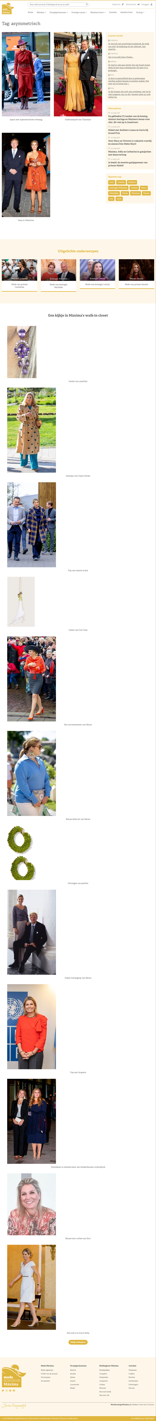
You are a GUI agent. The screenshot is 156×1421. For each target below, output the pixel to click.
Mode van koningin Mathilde (58, 286)
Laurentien (74, 1384)
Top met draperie (78, 1072)
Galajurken (103, 1377)
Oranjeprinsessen (58, 12)
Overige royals (78, 12)
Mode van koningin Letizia (97, 284)
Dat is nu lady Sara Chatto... (120, 57)
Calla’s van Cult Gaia (78, 630)
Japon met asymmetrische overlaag (26, 119)
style (119, 198)
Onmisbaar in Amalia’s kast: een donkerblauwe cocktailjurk (78, 1167)
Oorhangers (133, 1384)
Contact (151, 1405)
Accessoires (45, 1381)
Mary (144, 187)
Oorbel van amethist (78, 381)
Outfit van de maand (49, 1374)
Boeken (135, 1405)
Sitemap (55, 1418)
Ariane (72, 1381)
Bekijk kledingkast (78, 1342)
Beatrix (73, 1370)
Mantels (102, 1388)
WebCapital (149, 1418)
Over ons (142, 1405)
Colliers (132, 1374)
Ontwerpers (45, 1377)
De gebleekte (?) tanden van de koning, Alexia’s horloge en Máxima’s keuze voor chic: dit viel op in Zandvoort (129, 119)
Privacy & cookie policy (68, 1418)
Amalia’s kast (126, 12)
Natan (146, 193)
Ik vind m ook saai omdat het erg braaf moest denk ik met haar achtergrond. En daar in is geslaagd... (129, 68)
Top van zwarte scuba (78, 570)
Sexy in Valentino (26, 220)
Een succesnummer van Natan (78, 724)
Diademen (133, 1370)
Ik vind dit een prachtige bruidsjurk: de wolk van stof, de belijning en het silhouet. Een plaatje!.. (128, 47)
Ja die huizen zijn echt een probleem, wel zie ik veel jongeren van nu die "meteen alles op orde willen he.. (129, 94)
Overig (139, 12)
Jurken (102, 1384)
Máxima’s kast (97, 12)
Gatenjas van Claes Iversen (78, 476)
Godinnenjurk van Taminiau (78, 119)
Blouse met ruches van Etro (78, 1238)
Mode (125, 193)
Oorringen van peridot (78, 883)
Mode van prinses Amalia (136, 284)
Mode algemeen (47, 1370)
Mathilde (114, 193)
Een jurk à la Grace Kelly (78, 1333)
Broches (132, 1377)
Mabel (72, 1388)
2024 (111, 182)
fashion (132, 182)
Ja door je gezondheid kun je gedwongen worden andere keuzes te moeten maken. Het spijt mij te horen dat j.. (128, 81)
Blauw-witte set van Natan (78, 819)
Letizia (134, 187)
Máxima (40, 12)
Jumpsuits (103, 1381)
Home (30, 12)
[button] (87, 4)
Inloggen (145, 4)
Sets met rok (104, 1395)
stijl (111, 198)
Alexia (72, 1377)
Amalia (121, 182)
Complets (103, 1374)
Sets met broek (105, 1392)
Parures (132, 1388)
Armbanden (133, 1381)
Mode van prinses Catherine (19, 285)
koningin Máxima (118, 187)
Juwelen (113, 12)
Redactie (116, 4)
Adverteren (131, 4)
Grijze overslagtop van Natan (78, 978)
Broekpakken (104, 1370)
